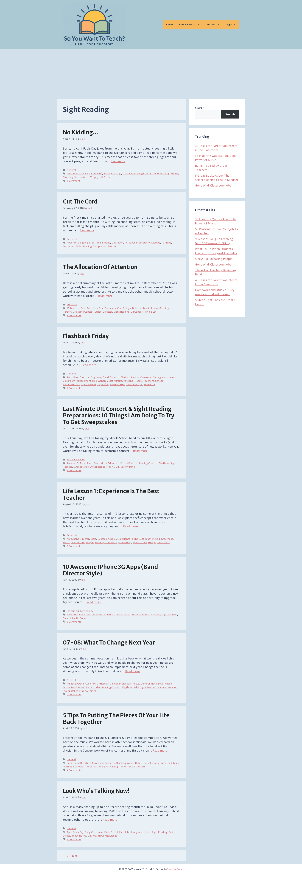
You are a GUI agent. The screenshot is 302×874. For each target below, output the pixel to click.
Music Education (76, 459)
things (152, 542)
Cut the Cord (80, 201)
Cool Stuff (96, 173)
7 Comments (74, 315)
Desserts (110, 762)
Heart (66, 542)
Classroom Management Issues (158, 377)
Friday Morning (160, 308)
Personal (72, 238)
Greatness (167, 538)
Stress (66, 835)
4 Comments (74, 770)
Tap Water (125, 766)
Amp (69, 377)
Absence (72, 242)
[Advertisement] (151, 73)
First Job (124, 832)
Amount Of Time (76, 463)
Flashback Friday (86, 336)
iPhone (106, 242)
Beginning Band (99, 377)
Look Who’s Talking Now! (96, 791)
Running (166, 242)
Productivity (143, 242)
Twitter (112, 246)
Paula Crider (93, 687)
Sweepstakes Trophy (86, 177)
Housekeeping (151, 762)
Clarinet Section (130, 377)
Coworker (97, 762)
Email (106, 173)
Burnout (114, 377)
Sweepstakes (117, 384)
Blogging (83, 242)
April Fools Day (75, 173)
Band (96, 463)
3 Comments (74, 546)
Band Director (81, 377)
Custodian (103, 538)
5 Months (72, 614)
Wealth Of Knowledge (105, 835)
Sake (136, 687)
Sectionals (69, 246)
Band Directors (89, 308)
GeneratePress (174, 869)
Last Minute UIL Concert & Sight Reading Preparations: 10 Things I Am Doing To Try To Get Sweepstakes (118, 415)
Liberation (117, 242)
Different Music (141, 308)
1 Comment (73, 180)
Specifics (103, 384)
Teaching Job (79, 835)
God (157, 538)
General (71, 169)
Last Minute (115, 380)
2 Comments (74, 694)
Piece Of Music (128, 463)
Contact (210, 24)
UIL (117, 466)
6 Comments (74, 621)
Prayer (90, 542)
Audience (90, 683)
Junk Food (166, 762)
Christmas (103, 683)
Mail (175, 762)
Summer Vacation (167, 687)
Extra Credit (111, 832)
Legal (229, 24)
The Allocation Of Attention (100, 267)
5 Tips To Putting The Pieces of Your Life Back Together (116, 718)
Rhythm (155, 614)
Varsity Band (128, 466)
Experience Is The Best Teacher (135, 538)
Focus (136, 683)
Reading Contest (142, 173)
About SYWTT (187, 24)
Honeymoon (137, 832)
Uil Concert (106, 177)
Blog (87, 173)
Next (76, 855)
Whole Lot (150, 311)
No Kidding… (80, 132)
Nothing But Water (73, 766)
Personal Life (93, 766)
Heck (154, 683)
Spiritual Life (140, 542)
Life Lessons (78, 542)
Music (81, 687)
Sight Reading (162, 173)
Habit (138, 762)
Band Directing (82, 762)
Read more (118, 161)
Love (160, 683)
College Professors (121, 683)
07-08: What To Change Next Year (109, 642)
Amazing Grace (75, 683)
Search (199, 108)
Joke (147, 832)
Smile (172, 832)
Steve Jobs (69, 618)
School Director (103, 311)
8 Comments (74, 470)
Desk (113, 538)
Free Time (95, 242)
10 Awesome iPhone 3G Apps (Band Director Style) (110, 570)
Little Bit (127, 173)
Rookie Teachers (144, 380)
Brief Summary (107, 308)
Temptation (99, 246)
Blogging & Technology (80, 610)
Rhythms (164, 463)
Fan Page (116, 173)
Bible (93, 538)
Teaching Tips (134, 384)
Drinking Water (125, 762)
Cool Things (124, 308)
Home (169, 24)
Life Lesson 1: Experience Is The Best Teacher (111, 494)
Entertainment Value (108, 614)
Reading (155, 242)
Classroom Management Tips (80, 380)
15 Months (73, 308)
